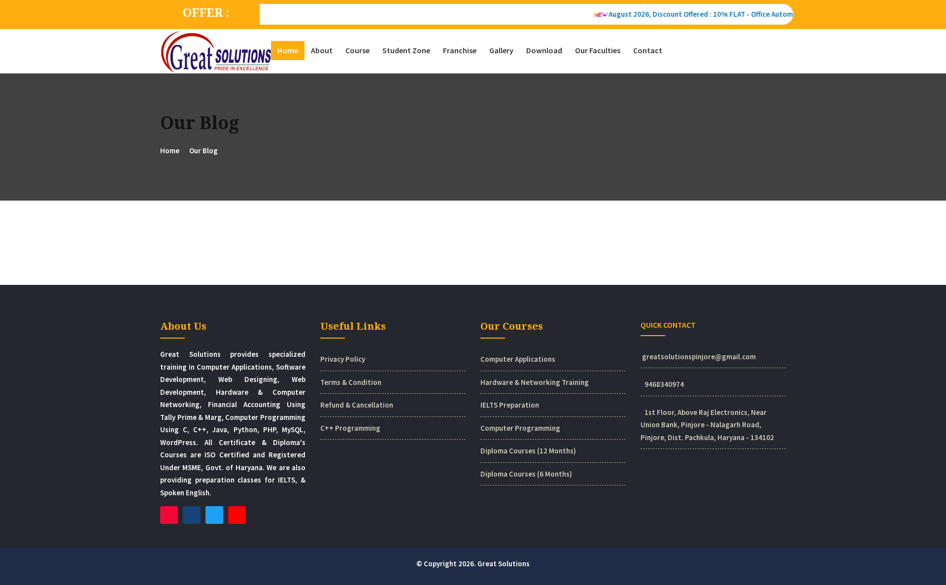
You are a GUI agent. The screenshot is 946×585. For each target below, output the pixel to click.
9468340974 (664, 384)
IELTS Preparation (509, 405)
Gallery (501, 50)
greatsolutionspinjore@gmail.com (699, 356)
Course (357, 50)
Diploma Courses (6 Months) (526, 474)
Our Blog (203, 150)
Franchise (459, 50)
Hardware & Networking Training (534, 382)
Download (544, 50)
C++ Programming (350, 428)
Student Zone (406, 50)
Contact (647, 50)
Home (287, 50)
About (322, 50)
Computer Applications (517, 359)
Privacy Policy (342, 359)
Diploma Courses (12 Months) (528, 450)
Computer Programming (520, 428)
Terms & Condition (350, 382)
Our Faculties (597, 50)
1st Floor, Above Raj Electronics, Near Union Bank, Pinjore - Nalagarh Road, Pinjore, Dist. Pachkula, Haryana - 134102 (707, 425)
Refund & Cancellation (356, 405)
